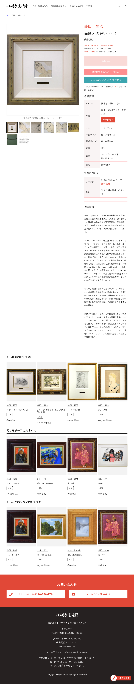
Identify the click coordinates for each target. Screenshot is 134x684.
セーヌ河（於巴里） (45, 555)
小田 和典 (12, 479)
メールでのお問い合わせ (98, 594)
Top (8, 15)
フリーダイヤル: (35, 594)
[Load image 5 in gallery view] (61, 127)
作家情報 (107, 119)
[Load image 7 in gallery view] (12, 139)
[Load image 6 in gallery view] (73, 127)
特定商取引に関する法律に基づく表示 (66, 623)
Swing (100, 483)
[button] (89, 6)
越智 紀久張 (74, 550)
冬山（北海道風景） (75, 555)
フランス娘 (102, 410)
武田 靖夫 (73, 479)
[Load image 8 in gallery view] (24, 139)
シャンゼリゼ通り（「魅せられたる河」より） (51, 411)
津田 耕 (102, 479)
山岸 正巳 (42, 550)
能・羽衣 (71, 483)
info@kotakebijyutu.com (75, 652)
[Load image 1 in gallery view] (12, 127)
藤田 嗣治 (93, 26)
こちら (116, 86)
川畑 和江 (42, 479)
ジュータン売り (13, 483)
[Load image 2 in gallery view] (24, 127)
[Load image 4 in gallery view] (48, 127)
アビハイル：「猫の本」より (18, 410)
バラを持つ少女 (74, 410)
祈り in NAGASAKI (45, 483)
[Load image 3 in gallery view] (36, 127)
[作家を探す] (120, 678)
